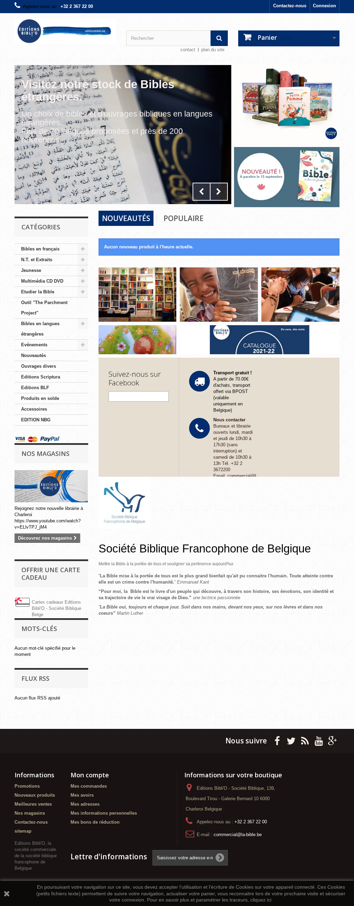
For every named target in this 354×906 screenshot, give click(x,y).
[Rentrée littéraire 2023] (286, 104)
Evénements (34, 344)
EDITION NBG (35, 419)
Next (219, 192)
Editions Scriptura (40, 376)
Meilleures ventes (33, 804)
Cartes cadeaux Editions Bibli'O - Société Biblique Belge (56, 608)
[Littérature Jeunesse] (138, 339)
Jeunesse (31, 270)
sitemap (23, 831)
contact (187, 49)
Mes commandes (89, 786)
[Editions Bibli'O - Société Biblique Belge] (65, 31)
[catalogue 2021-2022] (259, 339)
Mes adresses (85, 804)
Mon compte (90, 775)
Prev (202, 192)
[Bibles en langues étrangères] (219, 294)
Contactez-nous (289, 5)
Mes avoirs (82, 795)
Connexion (324, 5)
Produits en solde (40, 398)
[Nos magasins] (51, 486)
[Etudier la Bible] (300, 294)
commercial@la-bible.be (238, 834)
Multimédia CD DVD (42, 281)
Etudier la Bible (37, 291)
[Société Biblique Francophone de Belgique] (219, 503)
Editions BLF (35, 387)
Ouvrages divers (38, 366)
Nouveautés (33, 355)
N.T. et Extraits (36, 259)
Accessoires (34, 409)
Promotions (27, 786)
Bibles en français (40, 248)
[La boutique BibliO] (138, 294)
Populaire (184, 218)
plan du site (212, 49)
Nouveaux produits (35, 795)
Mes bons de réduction (95, 822)
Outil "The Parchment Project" (44, 307)
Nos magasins (45, 453)
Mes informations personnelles (104, 813)
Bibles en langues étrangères (40, 329)
